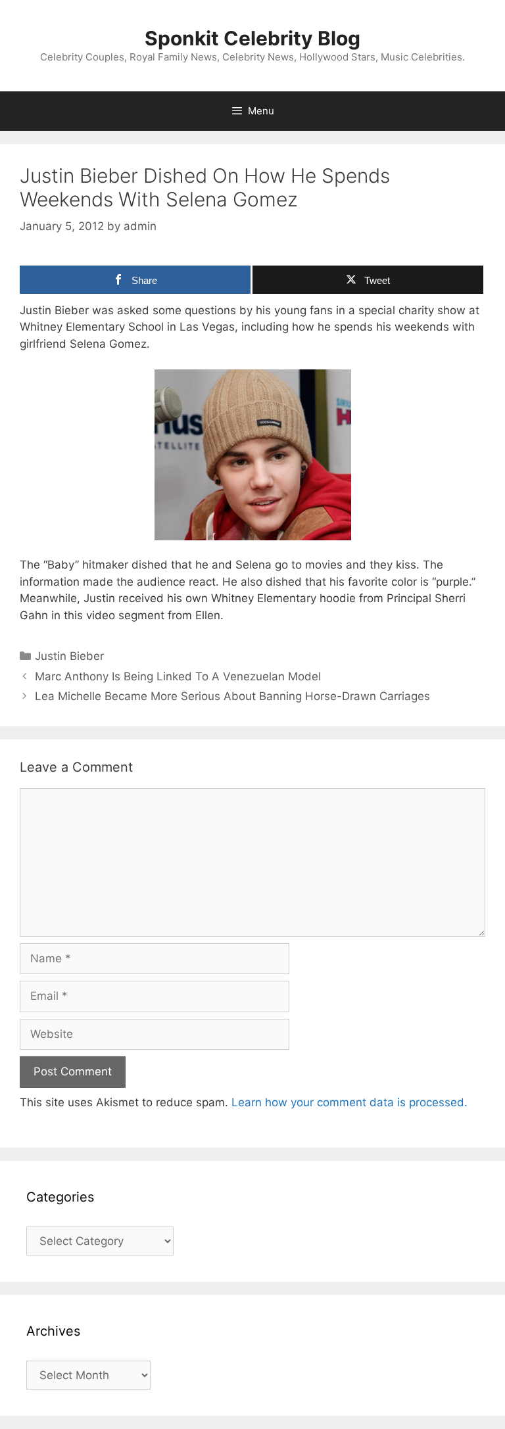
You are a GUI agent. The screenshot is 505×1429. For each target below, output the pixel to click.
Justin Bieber (69, 656)
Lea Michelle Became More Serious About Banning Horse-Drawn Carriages (232, 696)
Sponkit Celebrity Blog (252, 38)
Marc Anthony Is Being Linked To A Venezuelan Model (178, 676)
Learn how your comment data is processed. (349, 1102)
